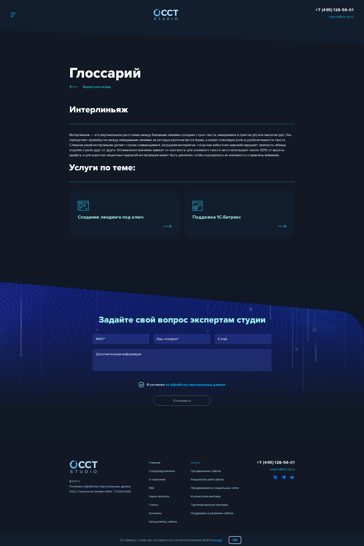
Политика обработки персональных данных (100, 486)
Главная (154, 462)
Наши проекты (159, 496)
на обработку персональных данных (195, 385)
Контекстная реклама (206, 496)
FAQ (151, 488)
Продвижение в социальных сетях (215, 488)
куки (218, 540)
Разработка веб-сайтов (207, 479)
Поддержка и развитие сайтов (212, 513)
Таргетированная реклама (209, 505)
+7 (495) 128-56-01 (334, 9)
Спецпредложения (162, 471)
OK (235, 540)
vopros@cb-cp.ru (341, 17)
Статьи (153, 505)
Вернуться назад (97, 87)
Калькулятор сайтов (163, 521)
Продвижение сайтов (206, 471)
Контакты (155, 513)
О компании (157, 479)
